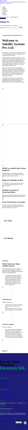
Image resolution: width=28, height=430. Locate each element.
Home (4, 7)
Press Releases (6, 394)
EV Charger (5, 10)
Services (4, 9)
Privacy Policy (6, 398)
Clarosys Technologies (8, 421)
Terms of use (6, 397)
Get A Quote (3, 18)
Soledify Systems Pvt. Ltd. (10, 420)
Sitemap (5, 393)
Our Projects (6, 391)
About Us (5, 8)
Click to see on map (4, 416)
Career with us (6, 395)
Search (20, 27)
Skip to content (3, 0)
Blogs (4, 13)
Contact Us (5, 14)
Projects (4, 12)
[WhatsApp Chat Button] (25, 422)
